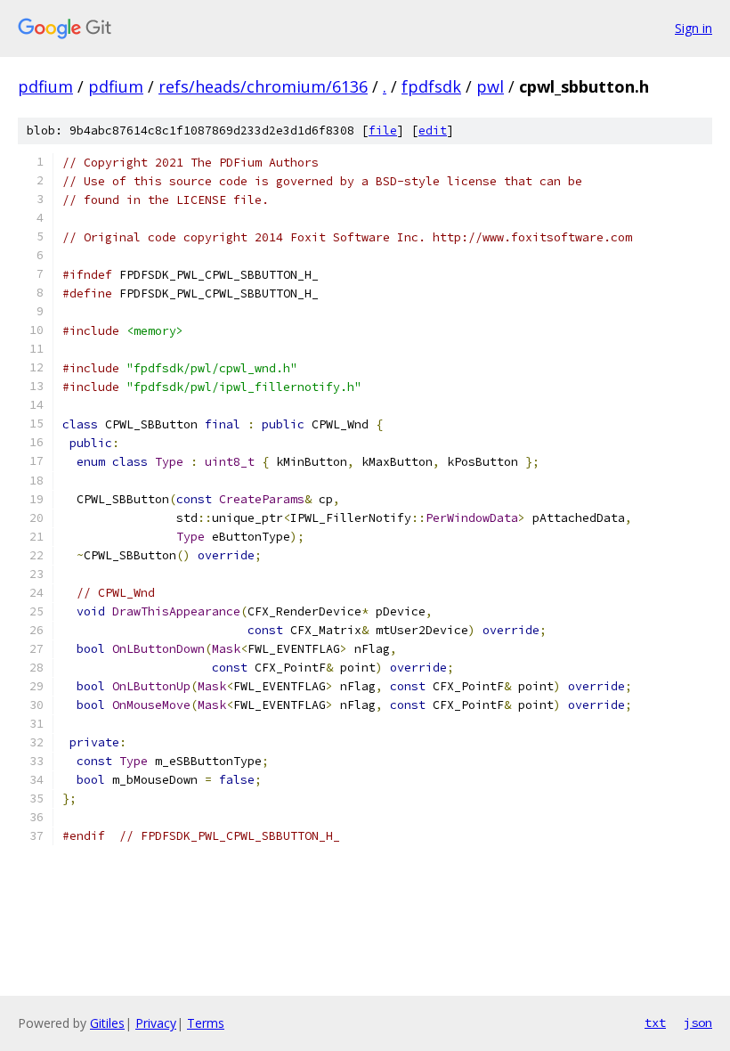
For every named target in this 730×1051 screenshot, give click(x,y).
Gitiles (107, 1022)
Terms (205, 1022)
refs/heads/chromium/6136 (263, 86)
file (383, 130)
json (698, 1022)
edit (432, 130)
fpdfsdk (431, 86)
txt (655, 1022)
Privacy (155, 1022)
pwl (490, 86)
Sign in (693, 28)
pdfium (45, 86)
